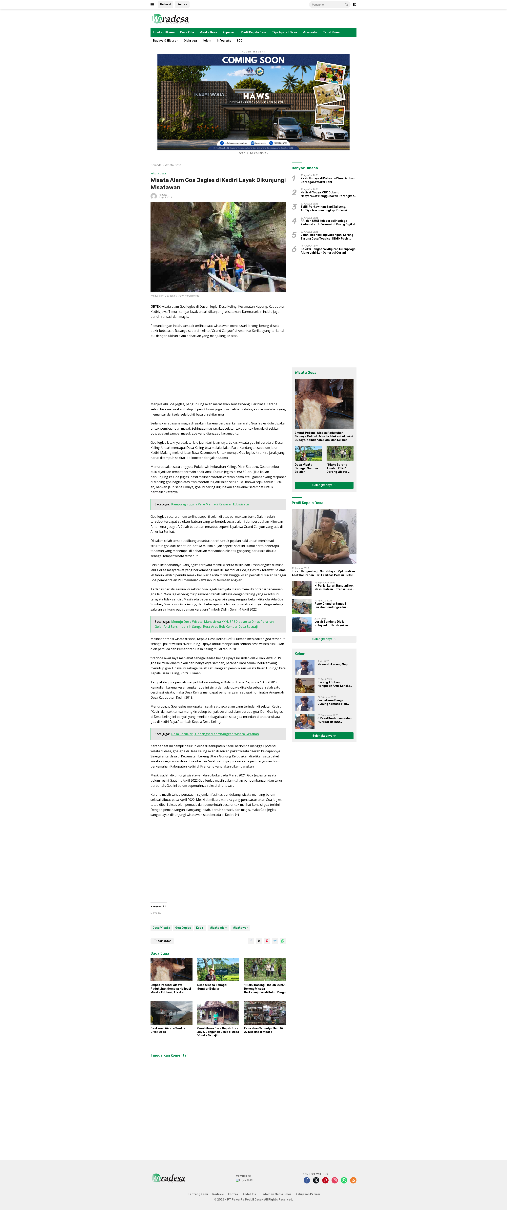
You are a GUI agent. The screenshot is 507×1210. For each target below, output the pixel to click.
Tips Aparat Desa (284, 32)
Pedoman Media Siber (275, 1194)
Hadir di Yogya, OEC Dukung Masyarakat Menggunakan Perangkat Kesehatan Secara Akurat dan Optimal (328, 194)
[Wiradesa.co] (170, 18)
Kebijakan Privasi (308, 1194)
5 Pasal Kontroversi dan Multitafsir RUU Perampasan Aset (334, 720)
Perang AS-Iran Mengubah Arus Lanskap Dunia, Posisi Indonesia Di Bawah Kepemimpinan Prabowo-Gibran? (335, 684)
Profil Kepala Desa (254, 32)
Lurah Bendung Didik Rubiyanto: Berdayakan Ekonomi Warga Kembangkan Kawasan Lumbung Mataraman (335, 623)
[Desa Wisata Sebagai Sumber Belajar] (218, 970)
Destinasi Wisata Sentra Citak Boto (168, 1030)
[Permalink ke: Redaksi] (154, 196)
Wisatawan (240, 927)
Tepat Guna (331, 32)
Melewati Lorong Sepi (332, 664)
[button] (347, 4)
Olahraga (190, 40)
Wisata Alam (218, 927)
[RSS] (353, 1180)
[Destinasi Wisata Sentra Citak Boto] (172, 1013)
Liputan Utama (164, 32)
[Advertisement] (218, 370)
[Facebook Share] (251, 941)
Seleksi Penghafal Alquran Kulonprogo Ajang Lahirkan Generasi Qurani (328, 250)
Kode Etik (249, 1194)
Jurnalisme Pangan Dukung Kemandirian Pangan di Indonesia (332, 702)
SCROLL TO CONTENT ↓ (253, 153)
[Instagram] (335, 1180)
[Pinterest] (325, 1180)
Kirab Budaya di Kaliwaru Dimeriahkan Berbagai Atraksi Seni (328, 180)
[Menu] (153, 4)
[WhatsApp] (344, 1180)
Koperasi (229, 32)
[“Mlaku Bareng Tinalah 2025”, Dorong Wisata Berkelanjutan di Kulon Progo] (265, 970)
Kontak (182, 4)
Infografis (224, 40)
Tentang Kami (198, 1194)
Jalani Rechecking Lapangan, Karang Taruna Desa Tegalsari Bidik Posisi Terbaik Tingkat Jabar (327, 236)
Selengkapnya (322, 485)
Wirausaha (309, 32)
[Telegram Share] (275, 941)
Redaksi (165, 4)
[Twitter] (316, 1180)
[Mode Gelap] (354, 4)
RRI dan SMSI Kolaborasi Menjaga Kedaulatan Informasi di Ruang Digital (328, 222)
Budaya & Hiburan (165, 40)
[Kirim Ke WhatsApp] (283, 941)
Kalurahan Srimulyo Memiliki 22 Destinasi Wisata (264, 1030)
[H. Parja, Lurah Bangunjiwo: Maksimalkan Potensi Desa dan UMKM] (302, 588)
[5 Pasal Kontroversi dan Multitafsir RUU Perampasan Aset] (304, 721)
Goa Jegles (183, 927)
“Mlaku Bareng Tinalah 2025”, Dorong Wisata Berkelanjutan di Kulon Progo (265, 988)
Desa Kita (187, 32)
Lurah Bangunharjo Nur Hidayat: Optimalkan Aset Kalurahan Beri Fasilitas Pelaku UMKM (323, 573)
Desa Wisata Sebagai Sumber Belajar (212, 986)
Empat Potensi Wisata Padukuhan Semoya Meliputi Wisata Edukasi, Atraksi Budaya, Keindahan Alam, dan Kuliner (171, 988)
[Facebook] (307, 1180)
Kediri (200, 927)
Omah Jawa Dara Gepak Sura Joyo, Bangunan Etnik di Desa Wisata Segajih (218, 1032)
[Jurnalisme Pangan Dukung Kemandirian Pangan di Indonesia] (304, 703)
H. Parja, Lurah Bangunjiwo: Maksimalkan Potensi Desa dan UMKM (334, 587)
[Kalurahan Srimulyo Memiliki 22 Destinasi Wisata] (265, 1013)
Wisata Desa (208, 32)
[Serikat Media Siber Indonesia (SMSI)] (244, 1180)
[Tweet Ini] (259, 941)
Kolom (206, 40)
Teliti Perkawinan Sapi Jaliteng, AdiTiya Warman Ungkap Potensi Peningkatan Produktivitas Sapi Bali (327, 208)
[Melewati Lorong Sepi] (304, 667)
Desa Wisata (161, 927)
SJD (239, 40)
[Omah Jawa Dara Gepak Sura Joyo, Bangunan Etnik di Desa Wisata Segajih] (218, 1013)
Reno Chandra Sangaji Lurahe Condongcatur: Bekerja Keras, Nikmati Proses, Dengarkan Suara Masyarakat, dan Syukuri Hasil (332, 605)
